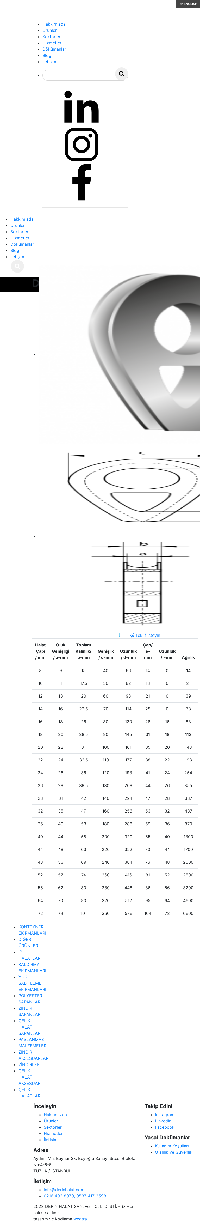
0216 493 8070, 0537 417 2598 (75, 1196)
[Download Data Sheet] (119, 635)
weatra (80, 1218)
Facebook (164, 1127)
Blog (14, 250)
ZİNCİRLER (29, 1064)
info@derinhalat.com (64, 1189)
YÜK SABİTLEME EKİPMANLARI (32, 983)
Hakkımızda (22, 219)
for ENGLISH (188, 4)
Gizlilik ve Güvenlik (173, 1152)
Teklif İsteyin (147, 635)
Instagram (164, 1114)
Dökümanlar (22, 244)
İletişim (17, 256)
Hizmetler (19, 237)
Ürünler (17, 225)
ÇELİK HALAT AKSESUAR (29, 1077)
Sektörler (19, 231)
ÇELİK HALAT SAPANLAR (29, 1027)
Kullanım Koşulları (172, 1145)
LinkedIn (163, 1120)
